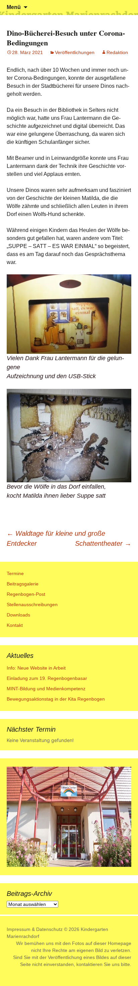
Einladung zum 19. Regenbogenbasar (47, 678)
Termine (15, 573)
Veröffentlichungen (74, 52)
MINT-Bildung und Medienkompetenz (46, 688)
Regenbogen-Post (26, 594)
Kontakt (15, 625)
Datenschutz (49, 929)
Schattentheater (103, 543)
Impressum (18, 929)
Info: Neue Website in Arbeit (36, 668)
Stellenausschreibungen (32, 604)
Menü (14, 7)
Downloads (18, 615)
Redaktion (117, 52)
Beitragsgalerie (23, 583)
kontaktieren (89, 964)
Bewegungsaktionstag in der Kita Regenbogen (56, 699)
